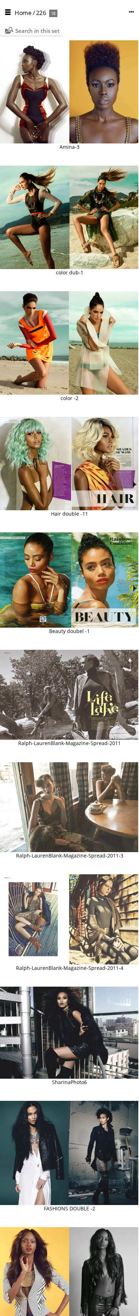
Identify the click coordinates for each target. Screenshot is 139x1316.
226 (41, 13)
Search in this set (37, 30)
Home (23, 13)
